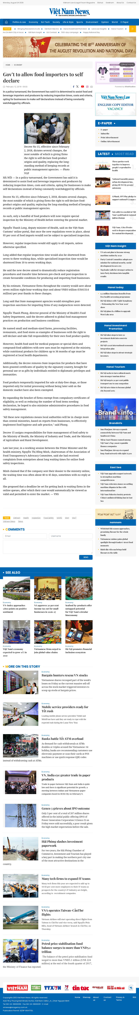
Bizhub (100, 2)
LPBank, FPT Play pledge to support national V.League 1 (124, 198)
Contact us (107, 998)
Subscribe (105, 133)
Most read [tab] (124, 154)
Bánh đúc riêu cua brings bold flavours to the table (113, 551)
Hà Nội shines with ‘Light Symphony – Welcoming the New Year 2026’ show (116, 304)
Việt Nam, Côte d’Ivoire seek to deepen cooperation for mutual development (124, 230)
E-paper (105, 123)
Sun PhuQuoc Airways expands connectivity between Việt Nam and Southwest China (115, 432)
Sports (79, 22)
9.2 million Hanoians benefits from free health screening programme (115, 295)
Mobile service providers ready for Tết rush (65, 709)
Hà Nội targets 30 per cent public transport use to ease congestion (114, 382)
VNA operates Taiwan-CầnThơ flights (62, 912)
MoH (67, 518)
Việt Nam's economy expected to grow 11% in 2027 (15, 652)
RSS (134, 997)
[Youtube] (82, 87)
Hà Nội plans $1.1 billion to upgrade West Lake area (115, 313)
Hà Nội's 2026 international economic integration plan (116, 347)
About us (96, 998)
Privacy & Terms (120, 998)
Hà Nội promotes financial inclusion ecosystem (78, 651)
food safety (49, 518)
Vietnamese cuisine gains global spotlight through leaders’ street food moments (116, 542)
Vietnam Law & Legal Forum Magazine (79, 2)
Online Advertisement (110, 141)
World (115, 22)
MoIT (74, 518)
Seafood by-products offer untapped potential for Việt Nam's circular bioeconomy (78, 610)
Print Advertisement (109, 137)
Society (56, 22)
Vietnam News (9, 521)
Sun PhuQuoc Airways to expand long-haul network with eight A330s (116, 452)
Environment (92, 22)
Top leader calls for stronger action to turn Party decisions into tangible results (116, 273)
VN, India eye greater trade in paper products (66, 777)
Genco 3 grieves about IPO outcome (66, 808)
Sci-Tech (45, 22)
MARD (59, 518)
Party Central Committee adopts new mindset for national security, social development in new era (116, 262)
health (26, 518)
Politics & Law (19, 22)
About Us (120, 2)
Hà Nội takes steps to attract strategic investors (116, 354)
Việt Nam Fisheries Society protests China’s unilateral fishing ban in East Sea (116, 497)
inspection (36, 518)
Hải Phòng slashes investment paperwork (62, 843)
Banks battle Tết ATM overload (62, 739)
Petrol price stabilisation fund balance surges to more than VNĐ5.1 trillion (66, 947)
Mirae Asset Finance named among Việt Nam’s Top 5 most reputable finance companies (115, 443)
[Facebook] (73, 86)
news (20, 521)
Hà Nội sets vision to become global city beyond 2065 (115, 389)
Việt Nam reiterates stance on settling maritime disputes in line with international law (116, 487)
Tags (6, 518)
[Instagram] (87, 87)
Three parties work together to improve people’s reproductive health (121, 166)
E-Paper (125, 22)
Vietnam (16, 518)
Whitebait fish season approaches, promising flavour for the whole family (115, 531)
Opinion (105, 22)
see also (12, 573)
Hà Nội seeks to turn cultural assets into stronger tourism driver (115, 375)
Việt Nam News (69, 12)
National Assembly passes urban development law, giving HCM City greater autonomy (123, 183)
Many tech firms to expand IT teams (66, 879)
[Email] (91, 87)
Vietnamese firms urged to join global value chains (47, 651)
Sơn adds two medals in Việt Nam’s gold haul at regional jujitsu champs (124, 215)
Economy (33, 22)
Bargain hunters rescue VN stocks (65, 675)
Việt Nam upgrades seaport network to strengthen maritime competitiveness (116, 476)
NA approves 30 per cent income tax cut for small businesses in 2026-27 (46, 608)
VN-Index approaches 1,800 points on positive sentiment (15, 608)
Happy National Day (91, 32)
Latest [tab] (104, 154)
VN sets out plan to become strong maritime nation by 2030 (115, 254)
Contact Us (131, 2)
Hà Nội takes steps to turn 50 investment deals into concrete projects (113, 338)
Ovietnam (110, 2)
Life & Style (68, 22)
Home (8, 65)
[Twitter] (77, 86)
